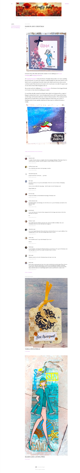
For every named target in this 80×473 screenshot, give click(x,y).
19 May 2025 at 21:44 (32, 243)
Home (17, 18)
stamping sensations (15, 26)
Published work (23, 18)
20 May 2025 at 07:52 (33, 251)
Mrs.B (30, 247)
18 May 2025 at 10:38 (32, 206)
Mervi (30, 255)
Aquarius (30, 158)
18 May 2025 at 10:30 (32, 197)
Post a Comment (28, 272)
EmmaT (30, 193)
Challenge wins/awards (50, 18)
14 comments (27, 351)
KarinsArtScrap (32, 173)
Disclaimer (32, 18)
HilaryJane (31, 229)
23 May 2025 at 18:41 (32, 269)
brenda (30, 210)
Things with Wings (32, 349)
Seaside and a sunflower (35, 457)
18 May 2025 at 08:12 (32, 162)
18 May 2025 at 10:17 (32, 190)
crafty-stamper (32, 200)
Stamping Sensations (37, 75)
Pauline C (31, 220)
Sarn (30, 180)
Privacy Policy (39, 18)
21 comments (27, 459)
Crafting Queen (32, 166)
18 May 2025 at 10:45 (32, 217)
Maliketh (43, 469)
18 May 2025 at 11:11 (32, 225)
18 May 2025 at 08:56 (32, 170)
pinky (30, 262)
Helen (30, 237)
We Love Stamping (15, 27)
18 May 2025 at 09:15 (32, 177)
